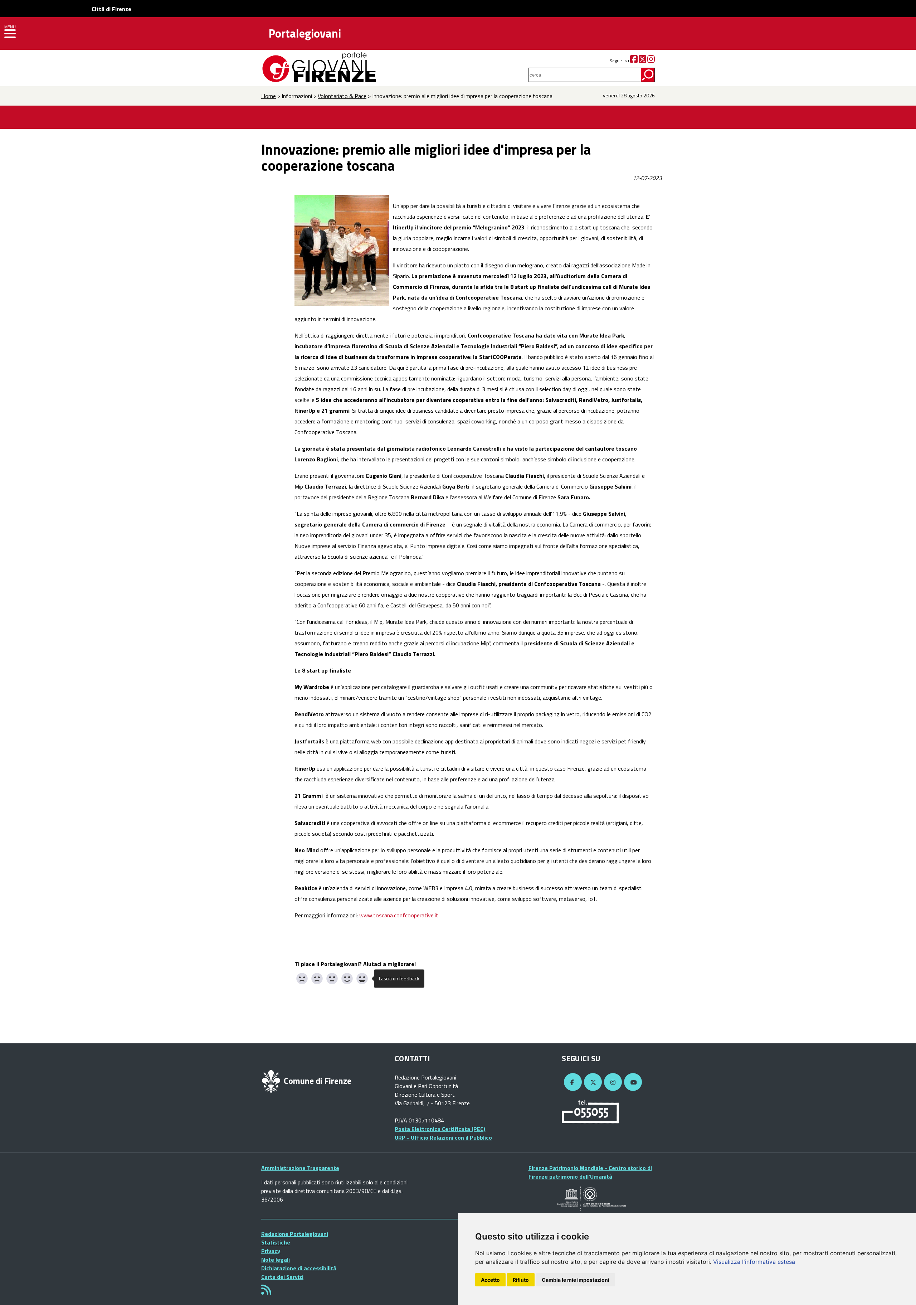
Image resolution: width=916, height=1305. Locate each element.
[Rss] (266, 1291)
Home (268, 96)
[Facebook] (634, 60)
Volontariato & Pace (342, 96)
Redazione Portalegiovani (294, 1233)
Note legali (275, 1259)
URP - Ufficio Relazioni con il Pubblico (443, 1137)
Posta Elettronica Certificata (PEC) (440, 1129)
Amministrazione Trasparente (300, 1168)
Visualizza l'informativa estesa (754, 1261)
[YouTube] (632, 1082)
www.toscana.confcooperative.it (398, 915)
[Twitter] (642, 60)
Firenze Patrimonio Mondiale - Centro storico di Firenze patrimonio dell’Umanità (590, 1172)
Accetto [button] (490, 1280)
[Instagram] (651, 60)
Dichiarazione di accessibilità (298, 1268)
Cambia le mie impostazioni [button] (575, 1280)
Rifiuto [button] (521, 1280)
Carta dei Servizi (282, 1276)
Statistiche (275, 1242)
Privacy (270, 1251)
